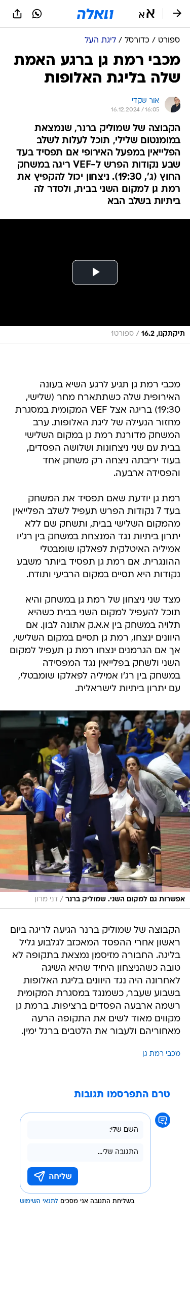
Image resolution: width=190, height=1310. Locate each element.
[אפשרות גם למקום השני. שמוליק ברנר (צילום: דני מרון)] (95, 809)
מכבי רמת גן (161, 1054)
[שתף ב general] (17, 13)
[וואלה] (95, 14)
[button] (147, 13)
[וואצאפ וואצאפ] (37, 14)
